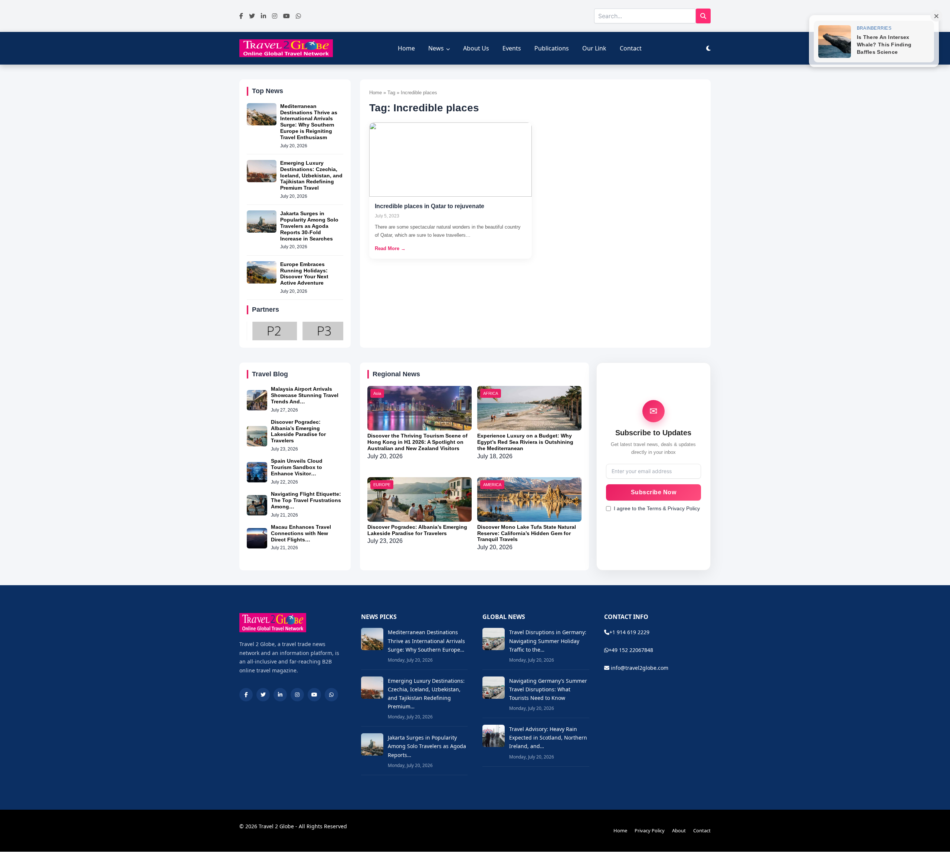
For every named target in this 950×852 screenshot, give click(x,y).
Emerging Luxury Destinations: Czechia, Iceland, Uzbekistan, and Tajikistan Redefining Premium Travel (311, 175)
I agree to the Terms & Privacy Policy (657, 508)
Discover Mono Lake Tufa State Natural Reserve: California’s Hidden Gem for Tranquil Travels (526, 533)
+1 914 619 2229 (629, 632)
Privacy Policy (650, 830)
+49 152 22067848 (631, 649)
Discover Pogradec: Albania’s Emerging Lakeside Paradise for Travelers (298, 431)
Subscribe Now (654, 492)
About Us (476, 48)
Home (406, 48)
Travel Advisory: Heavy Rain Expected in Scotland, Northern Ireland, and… (548, 737)
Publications (551, 48)
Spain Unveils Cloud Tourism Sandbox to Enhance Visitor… (296, 467)
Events (511, 48)
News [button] (436, 48)
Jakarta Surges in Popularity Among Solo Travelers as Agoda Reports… (427, 746)
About (679, 830)
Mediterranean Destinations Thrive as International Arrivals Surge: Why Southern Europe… (426, 641)
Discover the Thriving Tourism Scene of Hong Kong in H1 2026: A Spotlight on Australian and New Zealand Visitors (417, 442)
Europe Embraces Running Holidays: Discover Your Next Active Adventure (304, 273)
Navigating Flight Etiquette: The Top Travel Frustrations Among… (306, 500)
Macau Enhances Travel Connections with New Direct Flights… (301, 533)
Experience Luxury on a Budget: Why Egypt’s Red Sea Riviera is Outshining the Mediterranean (525, 442)
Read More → (390, 248)
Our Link (594, 48)
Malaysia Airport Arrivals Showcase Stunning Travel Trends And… (304, 395)
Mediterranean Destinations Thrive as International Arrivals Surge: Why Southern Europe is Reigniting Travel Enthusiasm (308, 121)
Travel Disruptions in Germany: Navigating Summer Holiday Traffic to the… (547, 641)
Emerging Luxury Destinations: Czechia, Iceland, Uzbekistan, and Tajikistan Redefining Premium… (426, 693)
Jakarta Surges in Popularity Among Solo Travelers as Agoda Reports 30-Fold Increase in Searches (309, 225)
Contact (631, 48)
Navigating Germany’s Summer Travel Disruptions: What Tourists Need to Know (548, 689)
